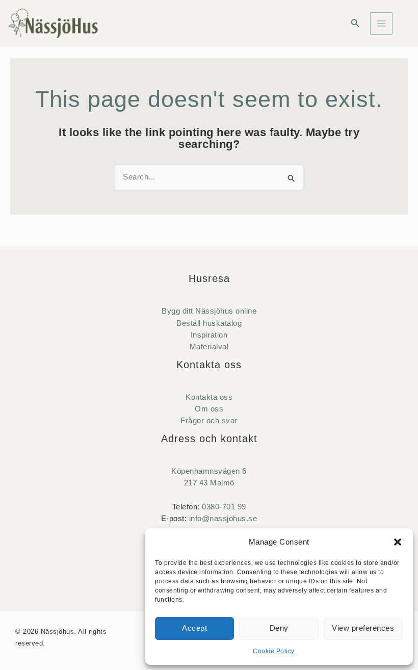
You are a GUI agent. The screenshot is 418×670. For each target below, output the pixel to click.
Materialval (209, 347)
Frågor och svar (209, 421)
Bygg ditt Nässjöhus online (209, 311)
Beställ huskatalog (209, 323)
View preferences (363, 628)
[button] (398, 542)
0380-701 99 (224, 507)
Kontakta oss (209, 397)
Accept (194, 628)
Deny (279, 628)
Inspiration (209, 335)
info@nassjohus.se (223, 518)
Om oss (209, 409)
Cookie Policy (274, 651)
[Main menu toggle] (381, 23)
